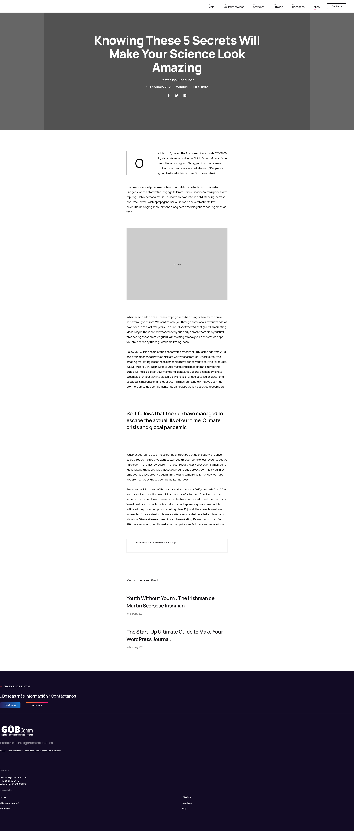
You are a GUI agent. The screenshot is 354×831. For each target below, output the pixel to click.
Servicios (258, 6)
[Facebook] (169, 95)
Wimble (182, 87)
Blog (317, 6)
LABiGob (278, 6)
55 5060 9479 (19, 784)
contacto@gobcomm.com (13, 777)
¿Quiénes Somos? (234, 6)
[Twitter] (176, 95)
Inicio (211, 6)
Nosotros (298, 6)
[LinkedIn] (184, 95)
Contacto (337, 6)
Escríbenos (10, 705)
